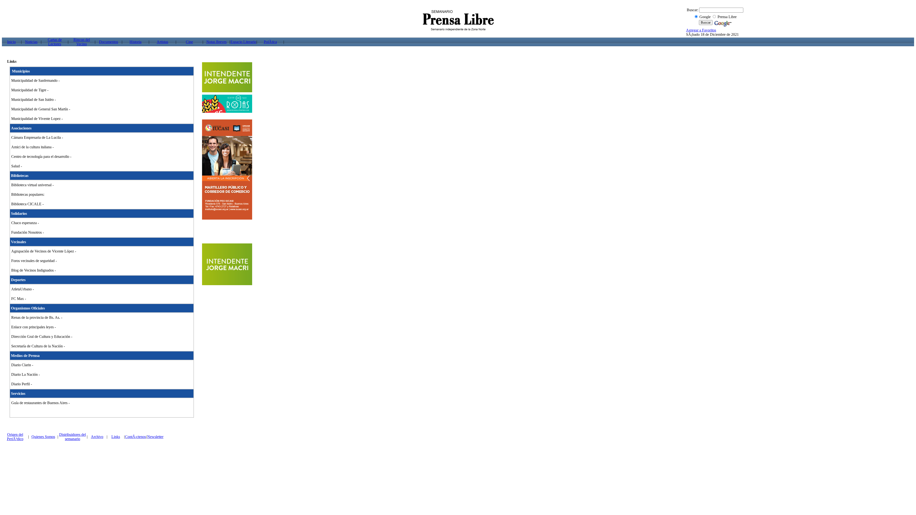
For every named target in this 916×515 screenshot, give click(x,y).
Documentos (108, 42)
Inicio (11, 42)
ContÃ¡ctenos (135, 437)
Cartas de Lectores (55, 42)
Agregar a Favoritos (701, 30)
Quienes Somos (43, 437)
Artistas (162, 42)
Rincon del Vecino (81, 42)
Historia (135, 42)
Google (705, 17)
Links (115, 437)
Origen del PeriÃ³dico (15, 437)
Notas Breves (216, 42)
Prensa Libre (727, 17)
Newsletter (155, 437)
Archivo (97, 437)
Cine (189, 42)
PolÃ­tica (270, 42)
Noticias (31, 42)
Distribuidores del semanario (72, 437)
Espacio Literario (243, 42)
